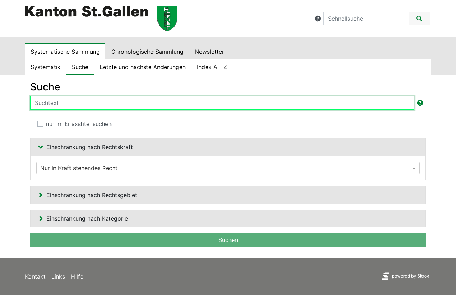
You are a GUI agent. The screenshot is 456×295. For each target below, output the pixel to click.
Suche (80, 66)
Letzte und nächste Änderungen (143, 66)
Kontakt (35, 276)
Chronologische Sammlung (147, 51)
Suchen (228, 239)
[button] (317, 18)
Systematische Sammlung (65, 51)
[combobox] (228, 168)
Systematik (46, 66)
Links (58, 276)
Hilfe (77, 276)
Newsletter (209, 51)
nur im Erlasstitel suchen (79, 123)
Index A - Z (212, 66)
